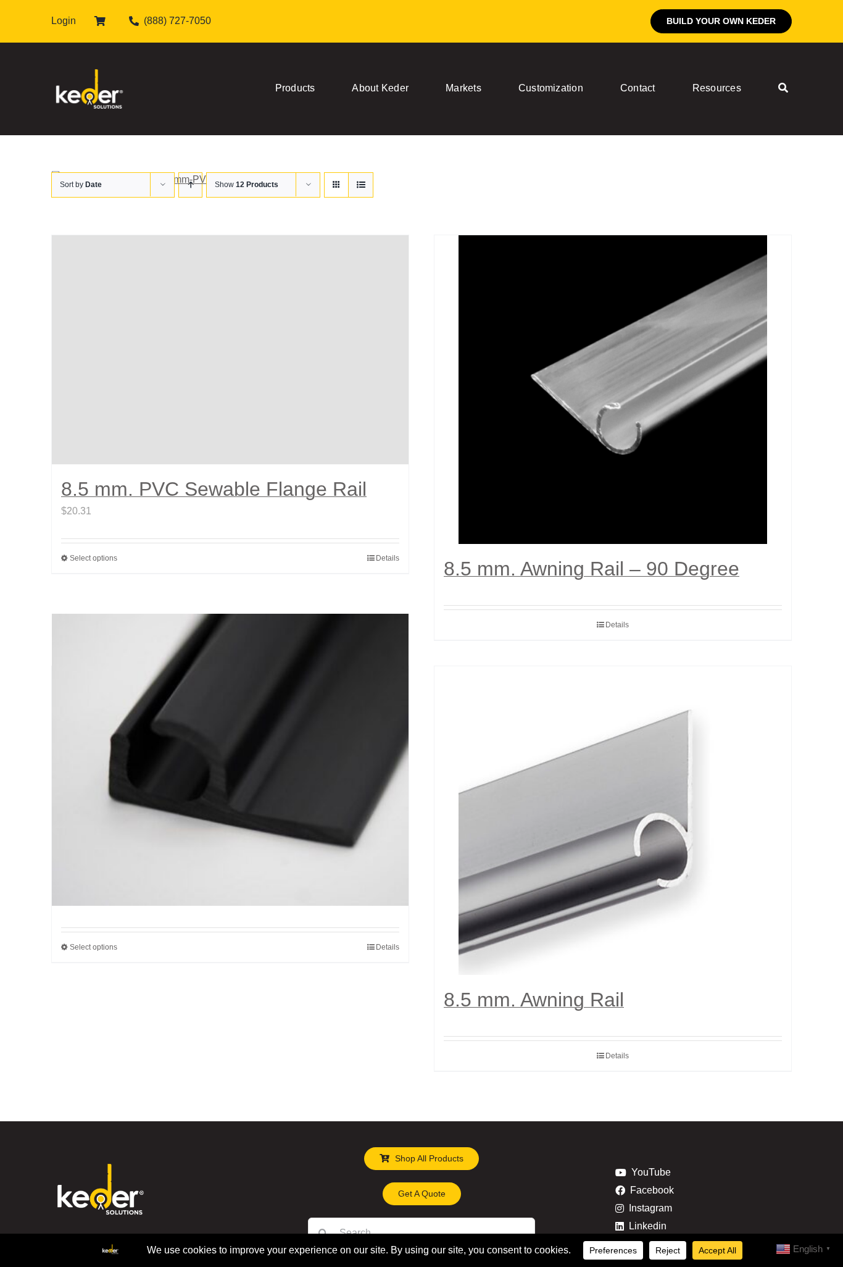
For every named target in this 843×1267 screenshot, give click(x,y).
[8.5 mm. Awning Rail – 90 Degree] (612, 389)
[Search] (783, 89)
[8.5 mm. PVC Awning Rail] (230, 760)
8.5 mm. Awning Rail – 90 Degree (591, 569)
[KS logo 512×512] (89, 55)
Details (387, 558)
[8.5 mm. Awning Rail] (612, 820)
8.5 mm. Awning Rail (534, 1000)
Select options (93, 558)
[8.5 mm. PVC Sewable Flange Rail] (230, 349)
